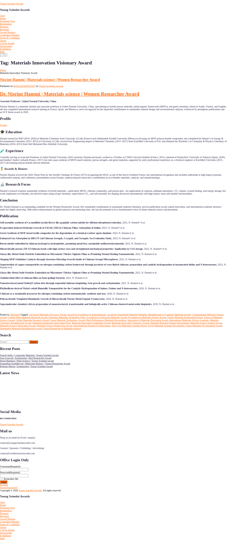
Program (4, 26)
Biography (15, 314)
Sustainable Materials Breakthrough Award (21, 328)
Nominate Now (7, 21)
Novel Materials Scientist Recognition (166, 325)
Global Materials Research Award (32, 320)
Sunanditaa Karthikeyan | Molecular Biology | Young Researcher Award (35, 363)
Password (10, 472)
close (2, 15)
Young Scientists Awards (51, 86)
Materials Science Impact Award (206, 323)
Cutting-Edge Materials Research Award (27, 317)
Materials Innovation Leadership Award (91, 323)
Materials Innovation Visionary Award (130, 323)
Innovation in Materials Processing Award (147, 320)
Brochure (4, 29)
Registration (6, 24)
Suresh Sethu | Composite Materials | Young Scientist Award (29, 355)
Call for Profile (7, 43)
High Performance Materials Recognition (106, 320)
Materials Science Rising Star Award (54, 325)
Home (3, 18)
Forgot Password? (9, 487)
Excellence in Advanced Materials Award (107, 317)
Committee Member (9, 35)
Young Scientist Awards (11, 3)
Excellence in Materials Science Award (147, 317)
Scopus (3, 125)
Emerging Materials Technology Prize (66, 317)
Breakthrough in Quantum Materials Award (169, 314)
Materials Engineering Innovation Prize (51, 323)
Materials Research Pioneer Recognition (169, 323)
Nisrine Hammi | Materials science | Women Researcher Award (50, 80)
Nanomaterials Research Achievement (92, 325)
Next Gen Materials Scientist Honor (129, 325)
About (3, 40)
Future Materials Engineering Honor (185, 317)
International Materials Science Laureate (188, 320)
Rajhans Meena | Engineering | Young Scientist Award (26, 366)
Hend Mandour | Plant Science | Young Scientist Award (27, 361)
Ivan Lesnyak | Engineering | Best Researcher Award (25, 358)
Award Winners (7, 32)
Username (10, 466)
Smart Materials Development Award (204, 325)
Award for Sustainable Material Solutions (127, 314)
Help (2, 52)
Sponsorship (6, 46)
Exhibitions (5, 49)
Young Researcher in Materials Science (62, 328)
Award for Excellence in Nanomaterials (86, 314)
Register (4, 485)
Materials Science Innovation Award (17, 325)
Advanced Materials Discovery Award (47, 314)
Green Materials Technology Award (67, 320)
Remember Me (11, 479)
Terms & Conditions (10, 38)
